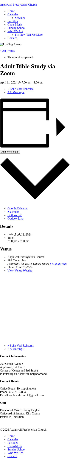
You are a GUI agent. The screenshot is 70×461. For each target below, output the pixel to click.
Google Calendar (17, 208)
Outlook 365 (14, 215)
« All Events (7, 50)
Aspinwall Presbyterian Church (18, 4)
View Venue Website (19, 270)
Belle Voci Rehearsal (20, 88)
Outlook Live (15, 218)
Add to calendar (9, 151)
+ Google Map (58, 263)
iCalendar (13, 211)
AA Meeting (15, 92)
